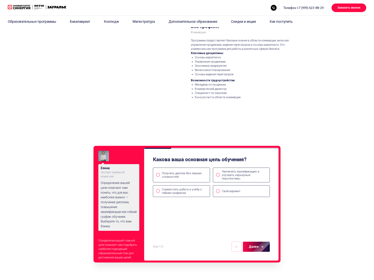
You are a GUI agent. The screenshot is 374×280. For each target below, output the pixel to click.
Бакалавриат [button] (80, 21)
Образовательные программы (32, 21)
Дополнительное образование (192, 21)
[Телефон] (274, 8)
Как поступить (281, 21)
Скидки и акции (243, 21)
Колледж (111, 21)
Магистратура (144, 21)
